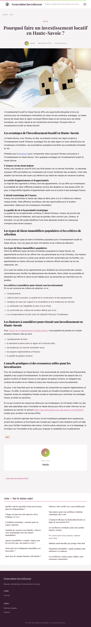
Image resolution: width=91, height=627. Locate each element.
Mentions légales (10, 608)
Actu (11, 14)
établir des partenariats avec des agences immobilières (58, 410)
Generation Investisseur (27, 4)
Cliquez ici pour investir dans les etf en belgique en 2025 (21, 515)
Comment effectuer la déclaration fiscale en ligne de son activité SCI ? (67, 520)
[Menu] (84, 4)
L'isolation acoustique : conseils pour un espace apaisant (21, 523)
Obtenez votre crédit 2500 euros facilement (67, 506)
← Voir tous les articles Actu (16, 478)
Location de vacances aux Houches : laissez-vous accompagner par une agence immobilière (23, 532)
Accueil (5, 14)
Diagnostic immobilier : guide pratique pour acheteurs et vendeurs (67, 549)
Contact (7, 612)
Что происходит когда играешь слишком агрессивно (64, 536)
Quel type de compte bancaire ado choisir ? (23, 556)
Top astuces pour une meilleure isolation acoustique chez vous (66, 513)
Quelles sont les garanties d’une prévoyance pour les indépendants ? (23, 507)
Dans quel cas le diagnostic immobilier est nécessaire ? (23, 549)
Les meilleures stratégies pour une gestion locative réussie (66, 528)
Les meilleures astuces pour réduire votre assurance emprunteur (66, 557)
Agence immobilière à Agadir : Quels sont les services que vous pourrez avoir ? (22, 541)
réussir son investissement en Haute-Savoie (28, 330)
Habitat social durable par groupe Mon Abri (67, 543)
